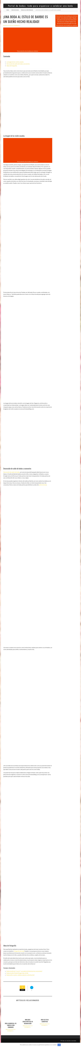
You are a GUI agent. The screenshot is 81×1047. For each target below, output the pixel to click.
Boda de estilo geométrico (45, 1021)
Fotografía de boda (19, 951)
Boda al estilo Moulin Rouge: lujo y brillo (17, 973)
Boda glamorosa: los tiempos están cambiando (10, 1025)
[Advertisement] (28, 39)
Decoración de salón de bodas (11, 472)
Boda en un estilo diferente (11, 25)
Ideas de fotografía (11, 65)
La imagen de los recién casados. (15, 62)
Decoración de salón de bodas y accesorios (18, 64)
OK (59, 1044)
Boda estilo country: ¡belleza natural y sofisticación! (20, 975)
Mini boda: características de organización (28, 1021)
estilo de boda (43, 485)
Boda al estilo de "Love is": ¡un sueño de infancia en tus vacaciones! (24, 971)
